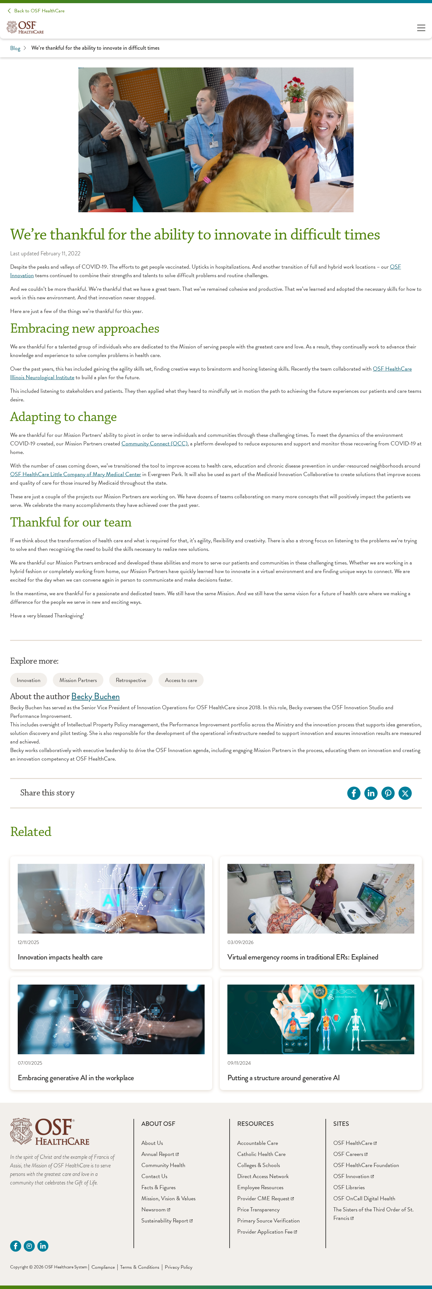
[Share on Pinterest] (388, 793)
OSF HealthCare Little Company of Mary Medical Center (75, 474)
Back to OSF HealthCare (39, 10)
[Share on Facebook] (354, 793)
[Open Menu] (421, 27)
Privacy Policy (178, 1267)
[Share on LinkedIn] (371, 793)
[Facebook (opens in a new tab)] (15, 1246)
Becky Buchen (95, 696)
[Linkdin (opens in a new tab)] (42, 1246)
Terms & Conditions (139, 1267)
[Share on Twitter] (405, 793)
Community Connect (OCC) (154, 443)
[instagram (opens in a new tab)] (29, 1246)
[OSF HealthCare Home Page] (25, 27)
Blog (15, 48)
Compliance (103, 1267)
